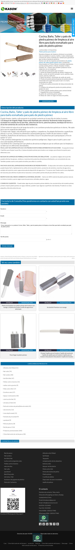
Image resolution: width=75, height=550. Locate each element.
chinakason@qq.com (20, 3)
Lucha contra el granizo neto (13, 461)
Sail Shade (46, 456)
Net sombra (6, 375)
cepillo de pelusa (48, 482)
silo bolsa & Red (8, 403)
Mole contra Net (8, 389)
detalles (9, 302)
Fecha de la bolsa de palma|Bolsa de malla (15, 406)
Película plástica (8, 423)
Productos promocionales (38, 24)
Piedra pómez (52, 24)
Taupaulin (46, 458)
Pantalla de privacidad (10, 417)
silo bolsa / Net (8, 477)
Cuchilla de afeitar (48, 477)
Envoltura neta (7, 392)
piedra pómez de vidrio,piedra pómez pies (55, 61)
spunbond (6, 420)
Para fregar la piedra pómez (18, 355)
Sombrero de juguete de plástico (14, 479)
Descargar (65, 543)
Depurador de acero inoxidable (52, 479)
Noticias (37, 543)
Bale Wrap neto (9, 474)
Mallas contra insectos (10, 382)
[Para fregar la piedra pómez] (18, 348)
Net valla (6, 371)
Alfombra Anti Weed (9, 368)
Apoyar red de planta (9, 396)
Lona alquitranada (8, 413)
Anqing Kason (36, 533)
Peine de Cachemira (10, 482)
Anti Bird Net (7, 378)
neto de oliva (7, 410)
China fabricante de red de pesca (13, 434)
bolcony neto (47, 463)
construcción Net (8, 399)
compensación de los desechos (52, 461)
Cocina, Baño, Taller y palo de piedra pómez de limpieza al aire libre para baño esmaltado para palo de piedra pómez (37, 113)
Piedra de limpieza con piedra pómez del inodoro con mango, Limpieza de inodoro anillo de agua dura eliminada (18, 307)
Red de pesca (7, 427)
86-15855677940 (8, 3)
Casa (5, 543)
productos (31, 543)
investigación (48, 101)
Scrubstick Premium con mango (57, 307)
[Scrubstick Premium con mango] (57, 301)
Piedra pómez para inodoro (66, 24)
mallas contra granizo (9, 385)
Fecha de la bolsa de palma (51, 471)
